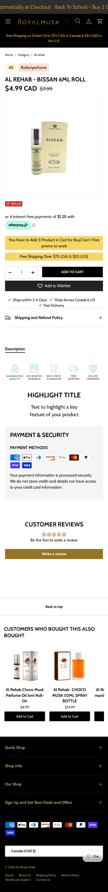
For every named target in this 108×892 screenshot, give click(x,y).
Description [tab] (15, 349)
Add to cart (72, 272)
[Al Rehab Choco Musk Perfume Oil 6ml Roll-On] (24, 665)
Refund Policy (70, 875)
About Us (25, 875)
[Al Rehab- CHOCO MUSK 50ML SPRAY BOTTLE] (69, 665)
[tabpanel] (54, 370)
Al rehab (39, 54)
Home (9, 54)
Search (9, 875)
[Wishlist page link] (66, 21)
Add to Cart (24, 716)
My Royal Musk (25, 867)
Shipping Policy (46, 875)
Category (23, 54)
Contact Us (43, 879)
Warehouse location (18, 879)
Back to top (54, 606)
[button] (99, 21)
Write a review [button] (54, 553)
